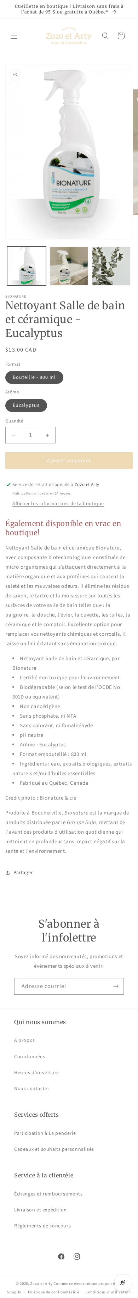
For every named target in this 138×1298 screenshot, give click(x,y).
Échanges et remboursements (48, 1194)
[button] (14, 36)
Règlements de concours (42, 1226)
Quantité (14, 421)
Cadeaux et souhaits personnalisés (54, 1149)
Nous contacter (31, 1088)
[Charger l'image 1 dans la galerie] (26, 266)
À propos (24, 1040)
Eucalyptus (26, 405)
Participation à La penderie (45, 1133)
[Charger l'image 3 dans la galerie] (111, 266)
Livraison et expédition (40, 1210)
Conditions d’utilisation (108, 1292)
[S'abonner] (115, 986)
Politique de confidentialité (53, 1292)
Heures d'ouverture (36, 1072)
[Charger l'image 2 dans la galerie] (69, 266)
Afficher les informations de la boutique (58, 503)
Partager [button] (23, 872)
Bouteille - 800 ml (34, 377)
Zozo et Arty (41, 1283)
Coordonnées (29, 1056)
